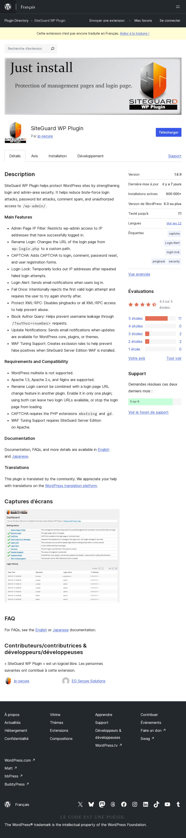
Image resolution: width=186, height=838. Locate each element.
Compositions (61, 738)
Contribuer (149, 714)
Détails (15, 156)
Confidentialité (17, 738)
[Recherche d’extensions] (52, 48)
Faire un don (153, 730)
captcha (174, 233)
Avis (34, 156)
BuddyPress (17, 784)
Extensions (59, 730)
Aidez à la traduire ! (134, 33)
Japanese (20, 456)
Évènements (151, 722)
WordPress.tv (108, 745)
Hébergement (16, 730)
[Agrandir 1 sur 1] (113, 515)
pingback (159, 261)
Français (22, 804)
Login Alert (172, 243)
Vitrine (55, 714)
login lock (173, 252)
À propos (12, 714)
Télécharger (169, 132)
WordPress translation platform (71, 485)
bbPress (14, 776)
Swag (147, 738)
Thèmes (56, 722)
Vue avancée (139, 274)
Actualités (13, 722)
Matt (11, 768)
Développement (90, 156)
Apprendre (103, 714)
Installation (58, 156)
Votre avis (136, 358)
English (103, 449)
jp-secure (45, 136)
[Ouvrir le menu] (178, 7)
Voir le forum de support (148, 412)
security (174, 261)
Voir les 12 (173, 223)
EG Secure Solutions (88, 681)
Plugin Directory (17, 20)
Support (174, 156)
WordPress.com (20, 760)
